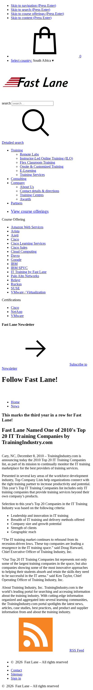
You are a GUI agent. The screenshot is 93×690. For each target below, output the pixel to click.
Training (17, 150)
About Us (27, 187)
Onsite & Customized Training (41, 166)
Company (18, 183)
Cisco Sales (19, 247)
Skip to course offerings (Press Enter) (37, 14)
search (6, 103)
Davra (15, 256)
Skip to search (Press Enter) (30, 10)
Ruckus (16, 284)
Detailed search (13, 142)
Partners (16, 203)
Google (16, 260)
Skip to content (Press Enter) (31, 18)
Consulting (18, 179)
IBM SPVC (19, 268)
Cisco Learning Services (28, 243)
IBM (14, 264)
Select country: (21, 60)
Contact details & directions (39, 191)
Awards (25, 199)
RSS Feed (77, 650)
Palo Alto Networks (25, 276)
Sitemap (16, 674)
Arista (15, 231)
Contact (16, 670)
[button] (43, 60)
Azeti (15, 235)
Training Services (32, 175)
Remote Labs (29, 154)
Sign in (16, 678)
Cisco (15, 239)
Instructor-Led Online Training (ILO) (46, 158)
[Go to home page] (36, 99)
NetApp (16, 312)
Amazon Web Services (27, 227)
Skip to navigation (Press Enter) (33, 5)
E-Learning (28, 170)
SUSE (15, 288)
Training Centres (32, 195)
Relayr (15, 280)
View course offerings (30, 211)
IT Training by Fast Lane (28, 272)
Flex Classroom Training (37, 162)
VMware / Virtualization (28, 292)
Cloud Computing (24, 251)
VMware (17, 316)
